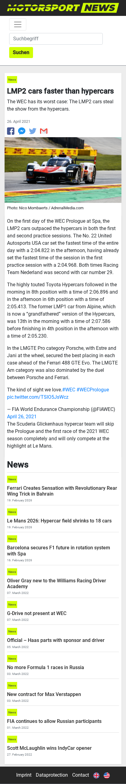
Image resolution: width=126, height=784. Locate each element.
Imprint (23, 775)
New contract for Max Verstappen (44, 694)
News (12, 79)
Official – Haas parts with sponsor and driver (56, 640)
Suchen (21, 52)
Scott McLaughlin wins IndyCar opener (49, 748)
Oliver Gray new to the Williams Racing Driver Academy (56, 583)
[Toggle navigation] (17, 24)
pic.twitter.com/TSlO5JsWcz (38, 397)
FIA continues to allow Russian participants (54, 721)
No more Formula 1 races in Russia (45, 667)
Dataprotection (52, 775)
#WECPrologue (92, 390)
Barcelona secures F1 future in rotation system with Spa (58, 550)
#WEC (68, 390)
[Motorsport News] (63, 7)
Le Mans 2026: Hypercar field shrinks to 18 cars (59, 521)
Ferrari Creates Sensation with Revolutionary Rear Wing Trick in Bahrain (62, 491)
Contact (80, 775)
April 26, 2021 (22, 416)
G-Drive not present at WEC (36, 613)
